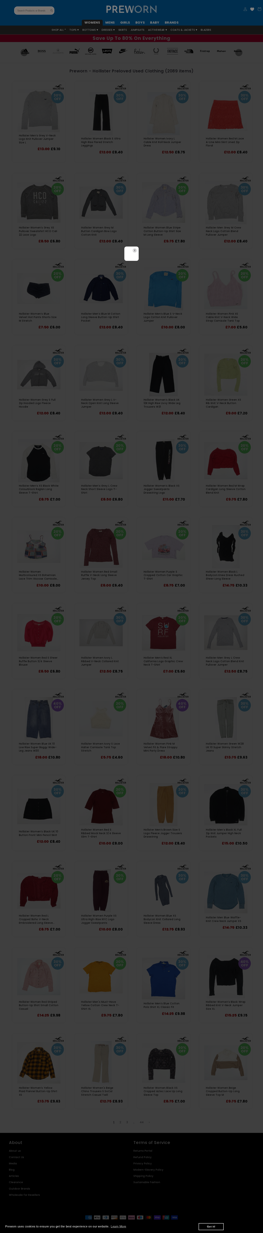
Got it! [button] (211, 1226)
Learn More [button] (118, 1226)
